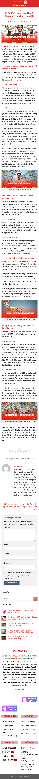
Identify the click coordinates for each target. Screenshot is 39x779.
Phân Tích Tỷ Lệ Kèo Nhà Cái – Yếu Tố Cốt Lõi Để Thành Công (23, 638)
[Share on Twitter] (17, 451)
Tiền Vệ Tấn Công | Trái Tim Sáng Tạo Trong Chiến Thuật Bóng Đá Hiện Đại (21, 631)
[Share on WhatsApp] (10, 451)
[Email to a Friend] (21, 451)
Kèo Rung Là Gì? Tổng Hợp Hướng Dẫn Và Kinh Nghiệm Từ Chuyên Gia (22, 618)
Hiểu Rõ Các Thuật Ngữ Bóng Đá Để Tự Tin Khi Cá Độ (29, 506)
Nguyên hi (29, 21)
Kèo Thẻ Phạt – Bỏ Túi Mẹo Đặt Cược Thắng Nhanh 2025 (21, 624)
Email (6, 554)
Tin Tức (19, 10)
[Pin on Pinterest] (25, 451)
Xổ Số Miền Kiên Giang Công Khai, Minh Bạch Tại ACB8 (10, 506)
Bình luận (8, 527)
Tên (6, 544)
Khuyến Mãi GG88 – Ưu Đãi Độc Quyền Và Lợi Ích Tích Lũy (22, 611)
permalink (33, 459)
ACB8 (15, 480)
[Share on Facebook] (14, 451)
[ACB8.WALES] (20, 3)
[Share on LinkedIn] (28, 451)
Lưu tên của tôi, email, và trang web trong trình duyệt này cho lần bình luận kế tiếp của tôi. (18, 575)
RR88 (17, 690)
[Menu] (3, 3)
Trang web (8, 563)
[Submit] (36, 599)
